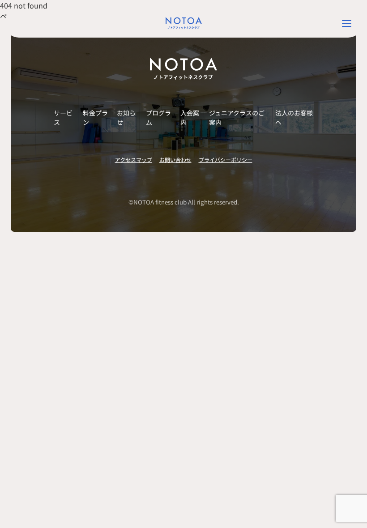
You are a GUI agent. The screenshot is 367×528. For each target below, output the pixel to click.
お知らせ (126, 117)
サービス (63, 117)
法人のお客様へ (294, 117)
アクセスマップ (133, 159)
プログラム (158, 117)
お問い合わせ (175, 159)
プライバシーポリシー (225, 159)
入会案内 (189, 117)
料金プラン (95, 117)
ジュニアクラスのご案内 (237, 117)
